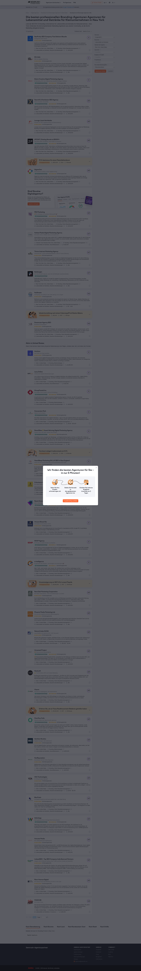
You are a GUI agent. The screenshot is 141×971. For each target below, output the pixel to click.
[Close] (96, 467)
